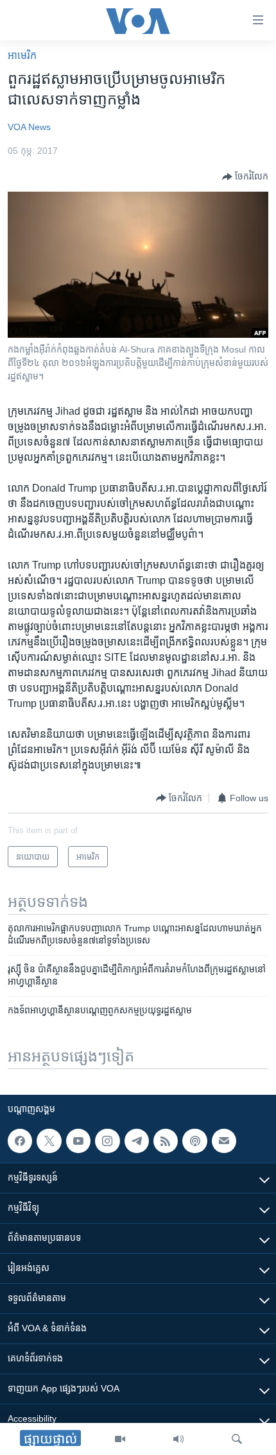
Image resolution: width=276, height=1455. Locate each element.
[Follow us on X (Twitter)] (49, 1141)
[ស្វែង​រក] (237, 1439)
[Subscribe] (224, 1141)
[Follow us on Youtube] (78, 1141)
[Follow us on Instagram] (107, 1141)
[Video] (120, 1439)
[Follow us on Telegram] (137, 1141)
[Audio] (178, 1439)
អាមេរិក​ (22, 55)
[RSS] (165, 1141)
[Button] (245, 177)
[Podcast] (194, 1141)
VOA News (29, 127)
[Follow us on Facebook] (20, 1141)
